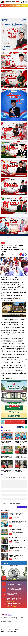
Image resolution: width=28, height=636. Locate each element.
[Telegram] (23, 427)
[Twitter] (20, 427)
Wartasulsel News (7, 254)
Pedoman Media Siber (6, 629)
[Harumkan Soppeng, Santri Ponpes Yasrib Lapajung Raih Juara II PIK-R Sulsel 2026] (7, 464)
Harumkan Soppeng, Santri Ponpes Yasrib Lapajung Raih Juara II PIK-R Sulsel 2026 (6, 470)
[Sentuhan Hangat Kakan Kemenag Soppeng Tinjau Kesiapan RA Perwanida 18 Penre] (21, 436)
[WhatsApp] (26, 427)
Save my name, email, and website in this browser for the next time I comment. (13, 502)
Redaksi (16, 629)
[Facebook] (18, 427)
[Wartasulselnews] (10, 2)
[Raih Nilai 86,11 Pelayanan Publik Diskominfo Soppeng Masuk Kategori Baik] (21, 464)
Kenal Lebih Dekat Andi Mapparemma (12, 594)
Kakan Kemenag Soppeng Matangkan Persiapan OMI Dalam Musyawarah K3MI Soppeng (6, 456)
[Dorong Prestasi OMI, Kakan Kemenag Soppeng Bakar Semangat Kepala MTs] (7, 436)
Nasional (3, 243)
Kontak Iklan (12, 631)
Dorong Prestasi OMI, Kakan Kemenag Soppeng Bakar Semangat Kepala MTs (6, 443)
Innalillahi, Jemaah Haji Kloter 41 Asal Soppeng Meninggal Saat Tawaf (16, 583)
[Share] (26, 254)
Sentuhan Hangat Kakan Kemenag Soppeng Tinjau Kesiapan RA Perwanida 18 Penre (21, 443)
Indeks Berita (4, 631)
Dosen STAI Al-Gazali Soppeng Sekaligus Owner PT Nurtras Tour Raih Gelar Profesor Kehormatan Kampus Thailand (20, 456)
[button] (21, 2)
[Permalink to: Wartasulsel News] (2, 254)
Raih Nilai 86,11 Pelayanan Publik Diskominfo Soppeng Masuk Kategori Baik (21, 470)
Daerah (3, 438)
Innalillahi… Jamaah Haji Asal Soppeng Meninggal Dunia (14, 604)
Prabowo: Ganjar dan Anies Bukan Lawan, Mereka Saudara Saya (15, 589)
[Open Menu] (24, 2)
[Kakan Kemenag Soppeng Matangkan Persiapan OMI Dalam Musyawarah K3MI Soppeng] (7, 450)
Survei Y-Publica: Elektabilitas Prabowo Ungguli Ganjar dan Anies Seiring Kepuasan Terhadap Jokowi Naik (16, 599)
